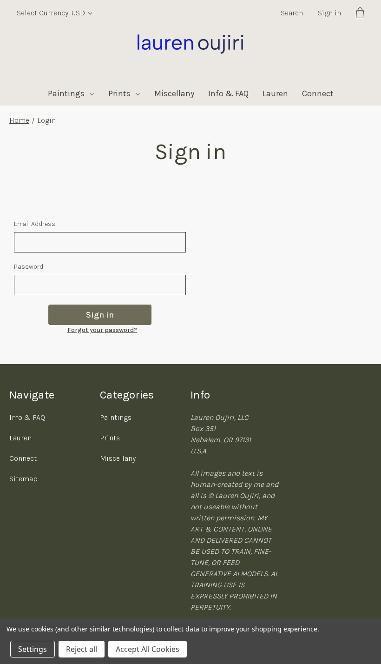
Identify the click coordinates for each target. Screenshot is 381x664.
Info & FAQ (228, 93)
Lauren (275, 93)
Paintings (66, 93)
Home (19, 120)
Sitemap (23, 478)
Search (292, 12)
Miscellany (174, 93)
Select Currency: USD (52, 12)
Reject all (81, 649)
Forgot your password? (102, 330)
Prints (119, 93)
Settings (32, 649)
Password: (29, 267)
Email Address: (35, 224)
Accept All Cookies (147, 649)
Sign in (329, 12)
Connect (318, 93)
